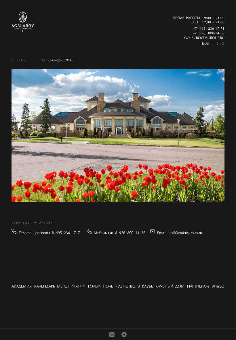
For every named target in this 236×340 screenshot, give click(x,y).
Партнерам (198, 286)
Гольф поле (100, 286)
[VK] (112, 334)
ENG (220, 44)
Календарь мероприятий (59, 286)
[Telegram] (124, 334)
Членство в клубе (134, 286)
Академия (22, 286)
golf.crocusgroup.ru (204, 38)
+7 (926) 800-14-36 (208, 33)
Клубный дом (169, 286)
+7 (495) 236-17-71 (208, 29)
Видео (218, 286)
